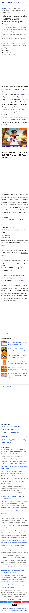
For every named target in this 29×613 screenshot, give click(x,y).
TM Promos (5, 432)
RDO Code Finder (21, 610)
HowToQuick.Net (14, 2)
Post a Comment (6, 386)
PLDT (23, 439)
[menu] (3, 2)
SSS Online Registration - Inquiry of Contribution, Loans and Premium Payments (13, 556)
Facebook (4, 602)
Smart (3, 439)
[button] (2, 382)
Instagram (25, 602)
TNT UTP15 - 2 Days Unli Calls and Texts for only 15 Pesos (14, 467)
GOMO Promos (15, 432)
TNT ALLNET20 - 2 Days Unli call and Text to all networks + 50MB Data (17, 375)
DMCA (18, 608)
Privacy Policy (6, 610)
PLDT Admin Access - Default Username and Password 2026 (14, 482)
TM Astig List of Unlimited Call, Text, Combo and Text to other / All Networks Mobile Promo (14, 541)
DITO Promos (15, 429)
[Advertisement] (14, 70)
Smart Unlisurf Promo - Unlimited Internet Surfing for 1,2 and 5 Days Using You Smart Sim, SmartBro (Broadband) (13, 452)
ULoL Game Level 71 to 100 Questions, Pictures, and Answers (12, 586)
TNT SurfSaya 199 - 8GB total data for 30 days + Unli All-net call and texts (17, 369)
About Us (5, 608)
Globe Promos (6, 426)
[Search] (26, 2)
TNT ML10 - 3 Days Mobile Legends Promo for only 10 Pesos (14, 527)
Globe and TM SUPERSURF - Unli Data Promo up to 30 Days (12, 497)
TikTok (14, 604)
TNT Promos (5, 429)
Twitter (11, 602)
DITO (3, 443)
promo (20, 94)
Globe (14, 439)
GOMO (9, 443)
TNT (7, 334)
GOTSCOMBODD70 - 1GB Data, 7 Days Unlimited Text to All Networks (12, 571)
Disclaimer (23, 608)
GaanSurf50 (20, 280)
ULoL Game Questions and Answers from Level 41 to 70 (13, 512)
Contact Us (12, 608)
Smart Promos (16, 426)
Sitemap (13, 610)
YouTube (17, 602)
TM (18, 439)
